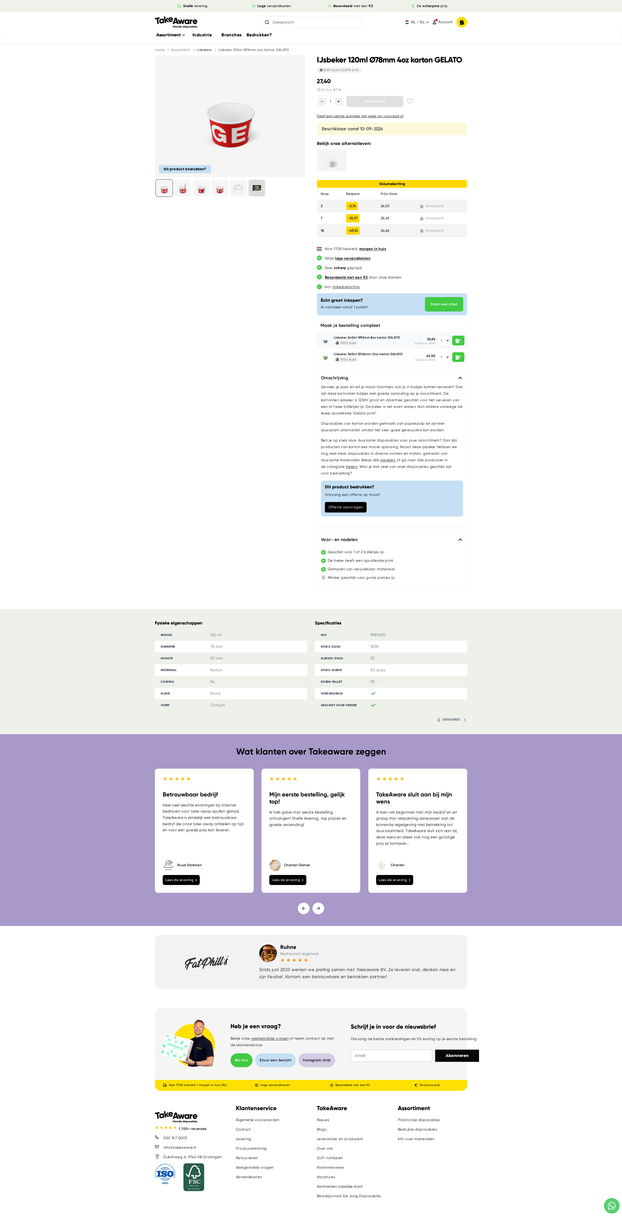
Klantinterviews (330, 1167)
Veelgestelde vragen (255, 1167)
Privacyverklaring (251, 1148)
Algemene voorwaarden (257, 1120)
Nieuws (323, 1120)
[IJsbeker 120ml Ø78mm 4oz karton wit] (338, 160)
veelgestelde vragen (270, 1038)
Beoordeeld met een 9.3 (352, 1085)
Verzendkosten (249, 1177)
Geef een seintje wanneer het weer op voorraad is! (360, 116)
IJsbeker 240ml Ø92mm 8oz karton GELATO (367, 337)
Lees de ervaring (179, 880)
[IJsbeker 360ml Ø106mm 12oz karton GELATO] (325, 357)
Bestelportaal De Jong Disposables (349, 1196)
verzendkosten (274, 6)
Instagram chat (317, 1060)
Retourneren (247, 1158)
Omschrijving (334, 378)
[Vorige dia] (304, 908)
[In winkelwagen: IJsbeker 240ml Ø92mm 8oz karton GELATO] (458, 340)
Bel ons (241, 1060)
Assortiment (180, 50)
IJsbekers (204, 50)
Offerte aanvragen (346, 507)
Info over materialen (416, 1139)
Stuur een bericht (275, 1060)
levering (195, 6)
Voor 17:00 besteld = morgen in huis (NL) (198, 1085)
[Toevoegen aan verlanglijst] (409, 101)
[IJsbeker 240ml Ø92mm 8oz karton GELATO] (325, 340)
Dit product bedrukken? (185, 169)
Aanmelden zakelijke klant (340, 1186)
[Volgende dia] (318, 908)
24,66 (385, 230)
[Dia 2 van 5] (182, 188)
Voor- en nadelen (339, 539)
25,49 (385, 218)
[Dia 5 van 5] (238, 188)
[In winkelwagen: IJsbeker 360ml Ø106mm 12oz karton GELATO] (458, 357)
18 (322, 231)
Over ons (325, 1148)
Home (160, 50)
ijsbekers (388, 460)
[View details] (257, 188)
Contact (243, 1129)
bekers (352, 466)
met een (353, 6)
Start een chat (444, 304)
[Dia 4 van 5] (219, 188)
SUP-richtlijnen (330, 1158)
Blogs (322, 1129)
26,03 (385, 206)
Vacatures (326, 1177)
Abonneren (457, 1055)
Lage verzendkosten (275, 1085)
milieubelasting (346, 287)
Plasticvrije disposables (419, 1120)
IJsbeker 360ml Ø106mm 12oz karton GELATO (368, 354)
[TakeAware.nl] (176, 22)
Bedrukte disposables (417, 1129)
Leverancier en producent (340, 1139)
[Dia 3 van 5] (201, 188)
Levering (243, 1139)
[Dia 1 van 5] (164, 188)
